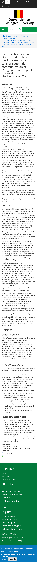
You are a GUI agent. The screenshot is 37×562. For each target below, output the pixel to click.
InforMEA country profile (10, 519)
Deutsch (28, 2)
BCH (3, 504)
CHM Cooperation (10, 38)
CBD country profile (8, 516)
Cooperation (25, 36)
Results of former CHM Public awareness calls (19, 42)
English (7, 2)
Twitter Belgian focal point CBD (12, 538)
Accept (4, 559)
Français (13, 2)
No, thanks (12, 559)
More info (6, 556)
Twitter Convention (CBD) (13, 541)
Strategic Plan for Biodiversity (11, 491)
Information (5, 476)
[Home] (18, 14)
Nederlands (21, 2)
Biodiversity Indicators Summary (12, 529)
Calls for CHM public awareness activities (17, 40)
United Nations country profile (12, 526)
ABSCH (4, 507)
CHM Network (6, 498)
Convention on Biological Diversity (19, 21)
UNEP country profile (9, 523)
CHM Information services (10, 501)
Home (4, 473)
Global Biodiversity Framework (12, 494)
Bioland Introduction (8, 479)
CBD (3, 488)
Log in (7, 6)
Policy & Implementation (10, 36)
